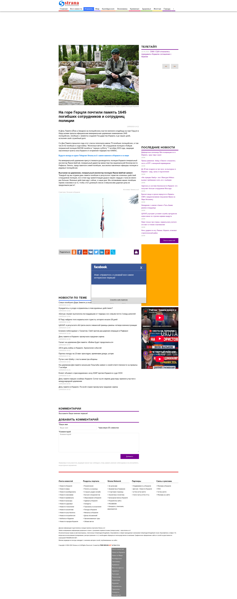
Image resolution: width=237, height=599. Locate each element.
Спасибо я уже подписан (119, 300)
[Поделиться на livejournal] (112, 252)
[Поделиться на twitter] (96, 252)
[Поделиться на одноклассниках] (74, 252)
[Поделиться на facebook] (79, 252)
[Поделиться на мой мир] (85, 252)
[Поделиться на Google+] (107, 252)
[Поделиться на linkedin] (101, 252)
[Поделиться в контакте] (90, 252)
